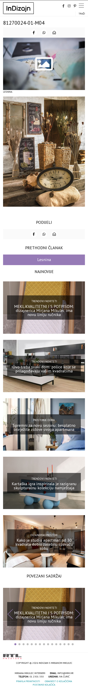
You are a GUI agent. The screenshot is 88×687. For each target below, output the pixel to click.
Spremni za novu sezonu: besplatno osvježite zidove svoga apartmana (44, 427)
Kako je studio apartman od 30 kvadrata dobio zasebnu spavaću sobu (44, 544)
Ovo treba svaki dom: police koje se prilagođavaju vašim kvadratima (44, 369)
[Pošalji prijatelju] (54, 33)
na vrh (81, 655)
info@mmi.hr (65, 673)
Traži (82, 13)
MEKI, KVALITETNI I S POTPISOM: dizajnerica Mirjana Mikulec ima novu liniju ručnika (44, 310)
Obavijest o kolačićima (58, 681)
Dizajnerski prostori (44, 535)
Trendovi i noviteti (44, 301)
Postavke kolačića (44, 684)
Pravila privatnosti (28, 681)
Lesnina (44, 259)
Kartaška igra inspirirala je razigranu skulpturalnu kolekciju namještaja (44, 486)
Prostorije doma (44, 420)
